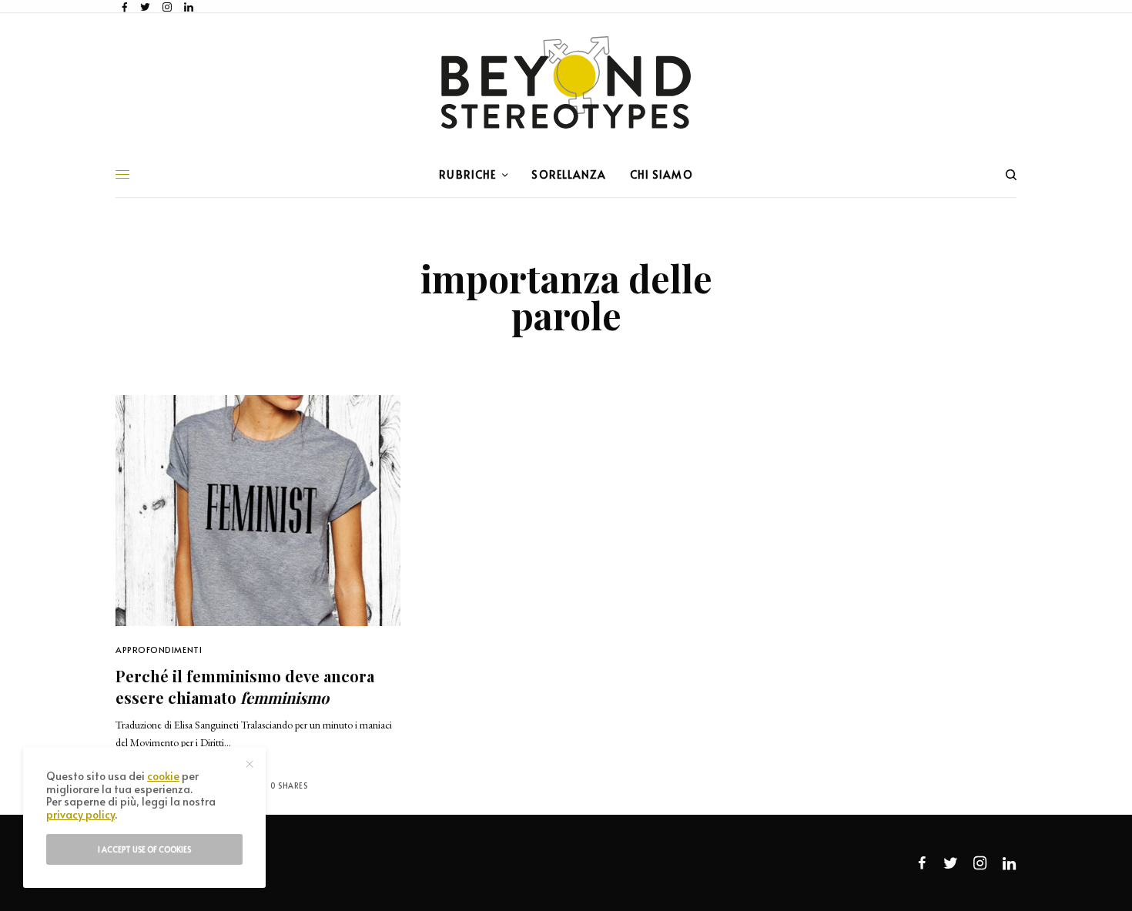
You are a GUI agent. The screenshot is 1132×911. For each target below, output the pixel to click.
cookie (163, 776)
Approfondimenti (159, 649)
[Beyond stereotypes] (566, 82)
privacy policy (80, 814)
